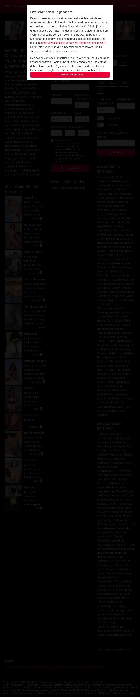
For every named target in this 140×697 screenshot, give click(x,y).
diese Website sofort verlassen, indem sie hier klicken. (73, 42)
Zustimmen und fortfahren (70, 74)
